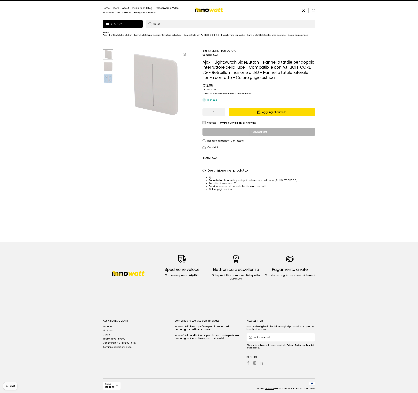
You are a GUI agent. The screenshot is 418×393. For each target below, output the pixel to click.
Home (106, 32)
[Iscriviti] (311, 337)
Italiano (109, 386)
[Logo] (209, 10)
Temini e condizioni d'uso (117, 346)
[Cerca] (149, 24)
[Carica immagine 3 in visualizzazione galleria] (108, 79)
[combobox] (230, 24)
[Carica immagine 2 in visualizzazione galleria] (108, 66)
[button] (313, 10)
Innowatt (269, 388)
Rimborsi (108, 330)
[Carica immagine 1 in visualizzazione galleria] (108, 54)
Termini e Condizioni (230, 122)
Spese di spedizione (213, 93)
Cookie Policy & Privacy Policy (119, 342)
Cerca (106, 334)
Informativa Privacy (114, 338)
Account (108, 326)
